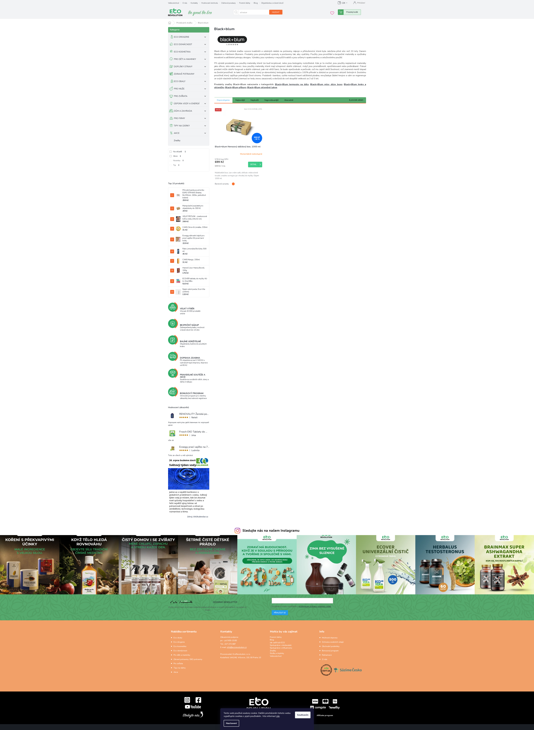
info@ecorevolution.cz (237, 647)
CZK (343, 3)
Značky (177, 140)
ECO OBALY (179, 81)
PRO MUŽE (179, 88)
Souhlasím (302, 714)
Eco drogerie (179, 642)
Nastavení (231, 723)
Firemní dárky (244, 3)
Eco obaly (178, 637)
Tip (176, 165)
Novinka (178, 160)
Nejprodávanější (271, 100)
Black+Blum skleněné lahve (262, 87)
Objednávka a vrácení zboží (272, 3)
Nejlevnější (240, 100)
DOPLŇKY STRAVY (183, 66)
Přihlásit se (280, 612)
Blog (256, 3)
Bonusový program (330, 650)
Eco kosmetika (180, 646)
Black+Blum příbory (235, 87)
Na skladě (179, 151)
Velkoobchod (173, 3)
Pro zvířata (178, 663)
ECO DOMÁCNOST (183, 44)
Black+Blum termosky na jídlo (292, 84)
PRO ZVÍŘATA (180, 96)
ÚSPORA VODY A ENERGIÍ (186, 103)
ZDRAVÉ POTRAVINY (184, 74)
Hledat (275, 12)
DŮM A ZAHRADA (183, 111)
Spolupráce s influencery (281, 648)
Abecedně (288, 100)
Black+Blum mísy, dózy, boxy (326, 84)
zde (278, 716)
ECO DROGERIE (181, 37)
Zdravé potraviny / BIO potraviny (188, 659)
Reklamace (327, 655)
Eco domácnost (180, 650)
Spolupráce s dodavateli (281, 645)
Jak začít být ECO (277, 642)
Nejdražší (255, 100)
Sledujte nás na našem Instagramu (270, 530)
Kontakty (194, 3)
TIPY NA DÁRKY (182, 125)
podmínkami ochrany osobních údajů (315, 606)
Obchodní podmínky (330, 646)
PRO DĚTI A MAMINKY (185, 59)
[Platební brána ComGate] (324, 704)
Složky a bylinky (277, 653)
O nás (184, 3)
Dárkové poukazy (228, 3)
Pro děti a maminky (182, 655)
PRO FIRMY (179, 118)
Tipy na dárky (180, 668)
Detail (253, 164)
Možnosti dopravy (329, 637)
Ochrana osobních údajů (333, 642)
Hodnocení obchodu (209, 3)
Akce (177, 156)
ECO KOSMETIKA (182, 51)
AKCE (176, 133)
